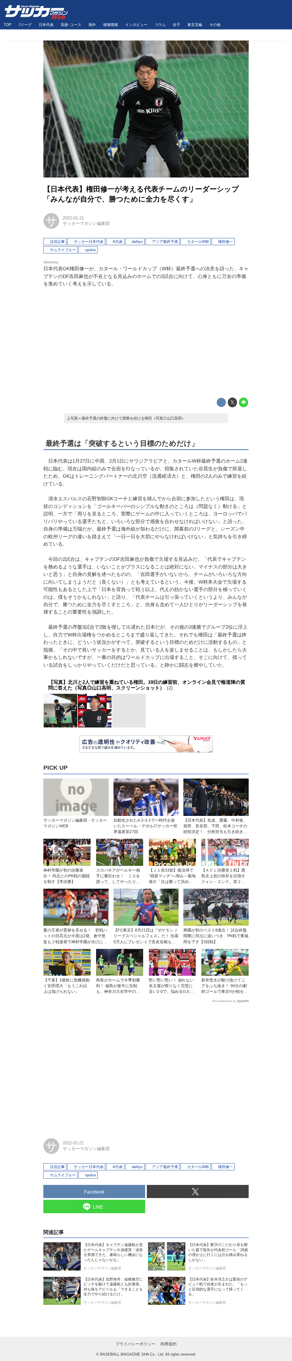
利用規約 (169, 1344)
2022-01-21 (73, 218)
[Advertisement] (146, 343)
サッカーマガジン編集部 (86, 223)
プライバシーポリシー (135, 1344)
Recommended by (224, 1001)
